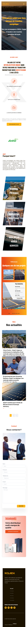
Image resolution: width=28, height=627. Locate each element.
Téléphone (5, 475)
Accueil (11, 588)
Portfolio (12, 593)
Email (4, 481)
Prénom (5, 469)
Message (5, 487)
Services (11, 595)
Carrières (12, 597)
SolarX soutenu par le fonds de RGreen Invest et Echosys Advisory (12, 404)
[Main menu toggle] (23, 4)
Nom (4, 464)
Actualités (12, 600)
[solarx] (6, 4)
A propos (12, 590)
